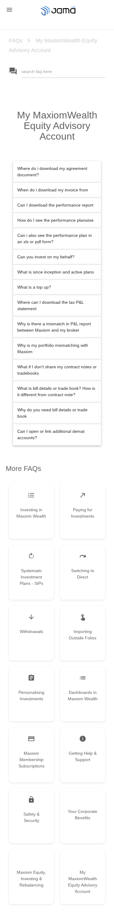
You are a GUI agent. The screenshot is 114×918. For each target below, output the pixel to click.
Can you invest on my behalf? (45, 256)
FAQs (15, 41)
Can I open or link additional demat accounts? (51, 434)
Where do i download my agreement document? (52, 171)
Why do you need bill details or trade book (52, 413)
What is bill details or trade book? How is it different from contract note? (56, 391)
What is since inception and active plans (55, 272)
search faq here (37, 71)
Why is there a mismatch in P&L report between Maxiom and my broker (54, 327)
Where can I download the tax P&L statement (50, 305)
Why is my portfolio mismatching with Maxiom (52, 348)
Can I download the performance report (55, 205)
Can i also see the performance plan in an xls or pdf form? (54, 238)
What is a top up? (34, 287)
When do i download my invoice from (52, 189)
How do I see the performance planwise (55, 220)
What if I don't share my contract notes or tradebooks (57, 370)
